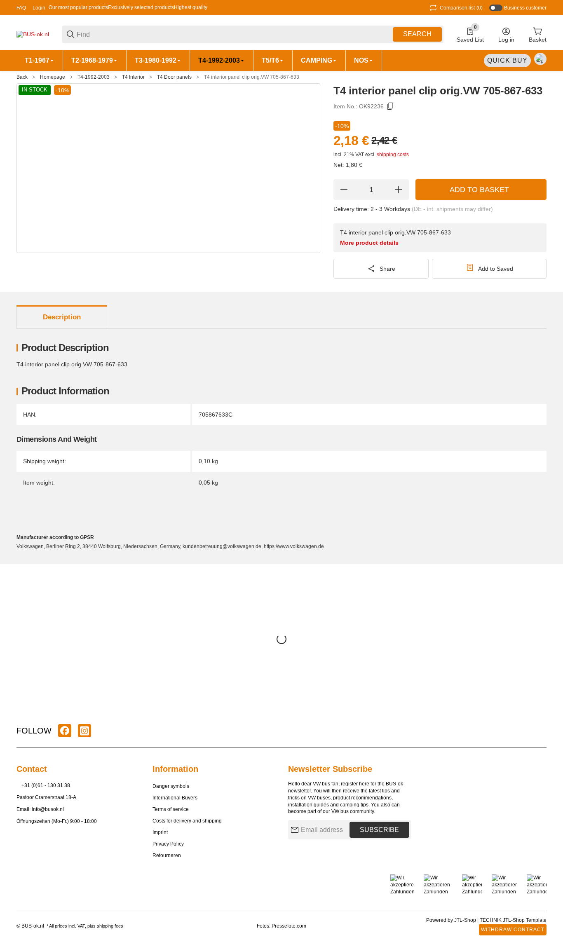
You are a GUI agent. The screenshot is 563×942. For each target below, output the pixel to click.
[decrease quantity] (343, 189)
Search (417, 33)
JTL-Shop (465, 920)
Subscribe (379, 829)
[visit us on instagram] (84, 730)
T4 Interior (133, 77)
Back (22, 77)
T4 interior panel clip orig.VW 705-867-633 (251, 77)
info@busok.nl (48, 809)
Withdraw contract (512, 930)
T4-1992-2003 (93, 77)
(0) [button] (461, 8)
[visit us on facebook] (64, 730)
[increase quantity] (398, 189)
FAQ (21, 8)
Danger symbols (170, 786)
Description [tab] (62, 317)
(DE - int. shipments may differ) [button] (452, 209)
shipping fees (110, 925)
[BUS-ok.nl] (32, 33)
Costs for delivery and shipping (187, 821)
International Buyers (174, 798)
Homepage (52, 77)
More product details (369, 242)
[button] (540, 730)
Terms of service (170, 809)
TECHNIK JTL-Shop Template (513, 920)
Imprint (160, 832)
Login (39, 8)
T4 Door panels (174, 77)
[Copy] (390, 106)
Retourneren (166, 855)
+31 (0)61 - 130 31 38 (45, 785)
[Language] (540, 59)
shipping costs (393, 154)
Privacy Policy (168, 844)
